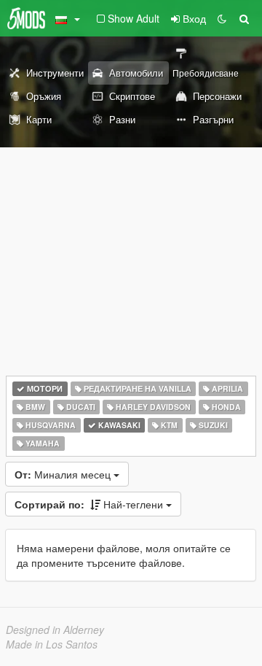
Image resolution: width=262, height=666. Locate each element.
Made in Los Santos (52, 644)
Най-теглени (90, 504)
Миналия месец (64, 474)
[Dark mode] (222, 18)
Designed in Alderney (55, 629)
